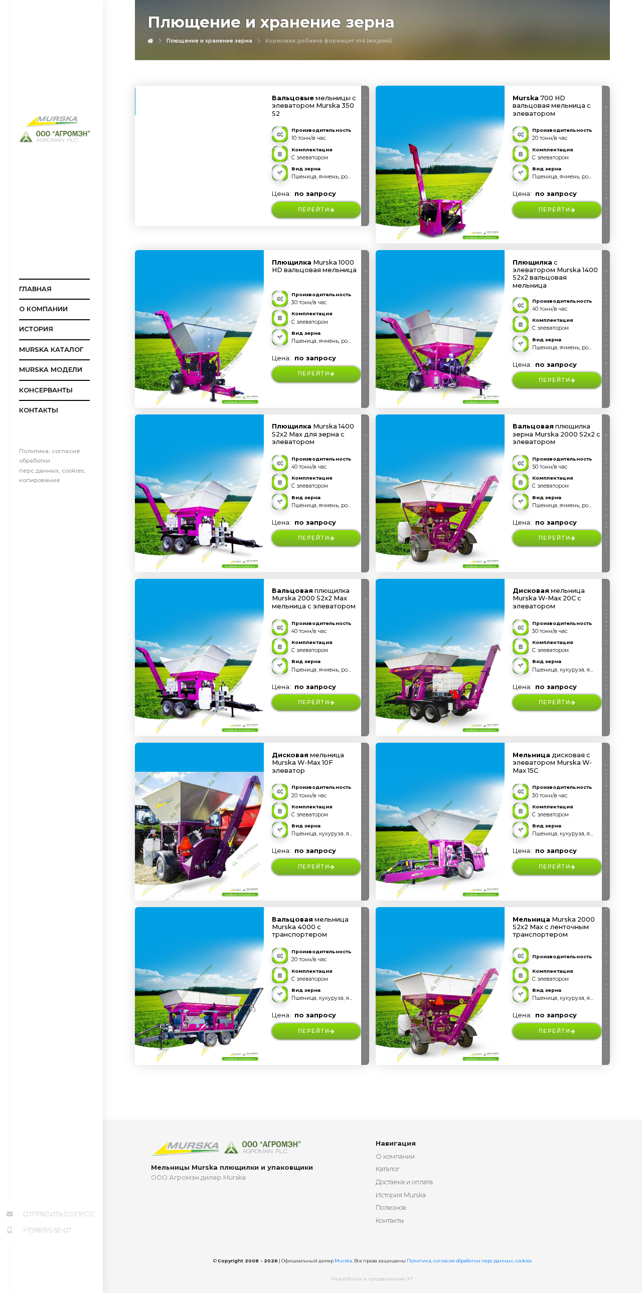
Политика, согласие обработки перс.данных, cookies (469, 1260)
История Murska (401, 1195)
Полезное (391, 1207)
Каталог (388, 1169)
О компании (43, 309)
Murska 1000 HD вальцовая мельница (314, 266)
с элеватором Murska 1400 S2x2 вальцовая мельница (555, 274)
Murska (343, 1260)
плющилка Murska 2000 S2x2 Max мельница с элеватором (314, 598)
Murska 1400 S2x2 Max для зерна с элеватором (313, 434)
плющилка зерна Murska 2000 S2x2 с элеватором (556, 434)
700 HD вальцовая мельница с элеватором (552, 105)
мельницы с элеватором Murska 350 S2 (314, 105)
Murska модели (50, 369)
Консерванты (46, 390)
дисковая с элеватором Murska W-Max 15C (552, 762)
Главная (35, 289)
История (36, 329)
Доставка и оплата (404, 1182)
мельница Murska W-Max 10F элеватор (308, 762)
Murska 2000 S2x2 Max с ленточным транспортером (554, 927)
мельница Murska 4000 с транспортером (310, 927)
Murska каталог (51, 349)
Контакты (38, 410)
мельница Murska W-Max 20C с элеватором (549, 598)
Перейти (314, 209)
